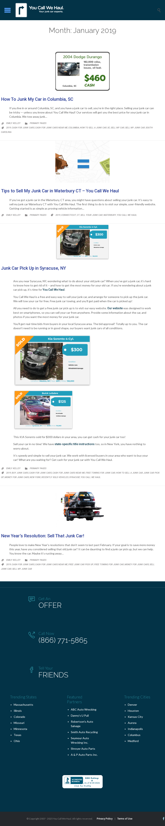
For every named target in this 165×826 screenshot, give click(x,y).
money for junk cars (17, 477)
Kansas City (135, 716)
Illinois (18, 710)
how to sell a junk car (93, 127)
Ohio (17, 741)
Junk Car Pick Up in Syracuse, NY (33, 268)
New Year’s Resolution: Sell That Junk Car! (42, 535)
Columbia (73, 127)
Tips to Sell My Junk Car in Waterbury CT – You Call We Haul (60, 190)
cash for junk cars (23, 127)
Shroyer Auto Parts (83, 748)
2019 (8, 127)
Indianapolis (135, 729)
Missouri (19, 722)
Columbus (134, 735)
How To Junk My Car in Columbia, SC (37, 99)
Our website (115, 308)
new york (35, 477)
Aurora (132, 722)
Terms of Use (124, 818)
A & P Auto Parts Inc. (84, 754)
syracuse (74, 477)
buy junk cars (20, 473)
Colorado (19, 716)
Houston (133, 710)
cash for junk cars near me (51, 127)
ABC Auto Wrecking (83, 709)
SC (108, 127)
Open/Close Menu (7, 10)
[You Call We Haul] (85, 10)
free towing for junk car (100, 473)
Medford (133, 741)
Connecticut (68, 215)
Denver (132, 704)
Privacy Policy (104, 818)
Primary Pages (38, 123)
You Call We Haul (127, 215)
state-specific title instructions (75, 444)
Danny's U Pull (80, 715)
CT (78, 215)
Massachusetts (23, 704)
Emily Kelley (13, 123)
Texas (17, 735)
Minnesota (20, 729)
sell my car (117, 127)
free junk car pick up (80, 564)
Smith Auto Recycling (84, 732)
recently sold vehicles (54, 477)
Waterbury (109, 215)
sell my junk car (135, 127)
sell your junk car (91, 215)
